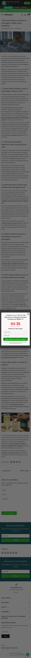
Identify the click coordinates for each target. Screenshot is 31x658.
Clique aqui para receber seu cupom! (15, 339)
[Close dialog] (28, 314)
